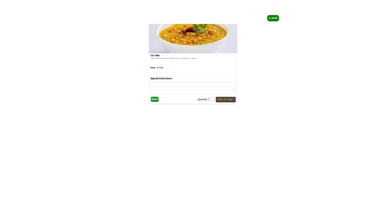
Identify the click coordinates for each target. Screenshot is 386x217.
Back (155, 99)
